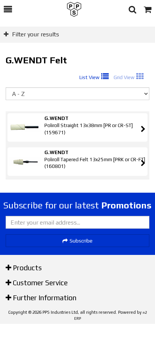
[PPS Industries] (70, 9)
